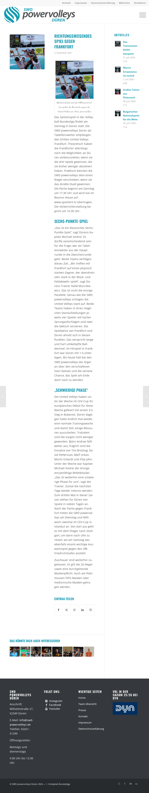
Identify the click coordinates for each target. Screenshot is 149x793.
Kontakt (66, 2)
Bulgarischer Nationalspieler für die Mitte (132, 115)
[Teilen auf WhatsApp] (74, 610)
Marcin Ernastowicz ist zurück (130, 71)
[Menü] (140, 14)
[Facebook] (46, 705)
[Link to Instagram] (90, 610)
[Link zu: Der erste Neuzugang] (89, 652)
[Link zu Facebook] (125, 784)
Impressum (81, 2)
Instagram (55, 701)
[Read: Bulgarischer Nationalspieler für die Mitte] (117, 113)
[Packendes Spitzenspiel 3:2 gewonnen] (146, 396)
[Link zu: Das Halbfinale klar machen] (36, 652)
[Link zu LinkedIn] (136, 784)
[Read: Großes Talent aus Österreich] (117, 91)
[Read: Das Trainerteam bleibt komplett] (117, 43)
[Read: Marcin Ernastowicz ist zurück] (117, 69)
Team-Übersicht (87, 704)
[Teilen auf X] (66, 610)
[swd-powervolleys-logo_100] (39, 14)
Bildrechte (124, 2)
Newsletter (140, 2)
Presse (82, 710)
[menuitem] (66, 3)
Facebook (55, 705)
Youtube (54, 709)
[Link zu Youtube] (130, 784)
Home (82, 697)
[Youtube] (46, 709)
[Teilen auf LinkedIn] (82, 610)
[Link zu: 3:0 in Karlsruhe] (25, 652)
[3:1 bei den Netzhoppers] (3, 396)
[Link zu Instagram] (119, 784)
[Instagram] (46, 701)
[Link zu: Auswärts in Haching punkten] (47, 652)
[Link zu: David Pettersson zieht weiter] (57, 652)
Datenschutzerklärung (103, 2)
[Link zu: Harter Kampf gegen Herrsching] (78, 652)
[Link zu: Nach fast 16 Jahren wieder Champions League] (15, 652)
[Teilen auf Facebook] (58, 610)
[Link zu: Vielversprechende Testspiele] (68, 652)
